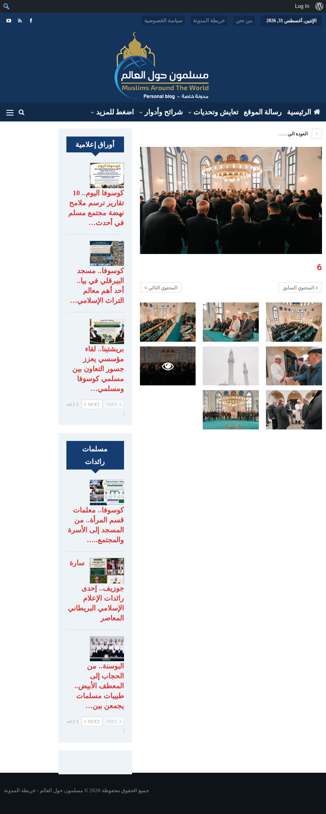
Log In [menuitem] (302, 6)
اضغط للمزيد (115, 112)
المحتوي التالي (162, 288)
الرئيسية (299, 112)
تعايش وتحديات (216, 112)
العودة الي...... (293, 134)
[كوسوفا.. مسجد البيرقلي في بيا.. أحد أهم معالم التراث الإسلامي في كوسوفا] (107, 253)
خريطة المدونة (209, 20)
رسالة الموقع (263, 112)
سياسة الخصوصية (163, 20)
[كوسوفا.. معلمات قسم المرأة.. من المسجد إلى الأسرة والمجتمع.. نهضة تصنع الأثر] (107, 492)
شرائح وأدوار (164, 112)
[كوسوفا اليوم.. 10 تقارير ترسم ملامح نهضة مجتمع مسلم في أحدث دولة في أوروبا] (107, 175)
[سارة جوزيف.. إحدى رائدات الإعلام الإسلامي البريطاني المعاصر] (107, 570)
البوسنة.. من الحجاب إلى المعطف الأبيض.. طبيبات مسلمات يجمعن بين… (99, 686)
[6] (294, 322)
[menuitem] (319, 6)
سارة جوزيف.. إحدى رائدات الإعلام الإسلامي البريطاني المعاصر (96, 590)
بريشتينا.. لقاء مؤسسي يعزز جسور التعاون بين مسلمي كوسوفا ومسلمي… (98, 369)
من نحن (244, 20)
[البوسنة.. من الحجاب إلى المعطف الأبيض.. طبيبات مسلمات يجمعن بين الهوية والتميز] (107, 649)
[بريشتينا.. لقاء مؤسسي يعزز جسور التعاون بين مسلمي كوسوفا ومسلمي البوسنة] (107, 331)
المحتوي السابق (299, 288)
